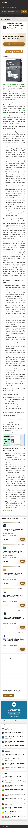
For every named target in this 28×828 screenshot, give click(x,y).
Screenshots (17, 51)
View (22, 539)
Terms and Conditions (11, 7)
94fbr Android (21, 588)
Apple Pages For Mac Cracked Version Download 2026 (12, 574)
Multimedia (21, 15)
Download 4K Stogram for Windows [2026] (14, 803)
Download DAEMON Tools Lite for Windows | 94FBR (14, 794)
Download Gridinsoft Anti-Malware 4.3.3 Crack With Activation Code (15, 732)
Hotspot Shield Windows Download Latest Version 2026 (15, 736)
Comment (5, 661)
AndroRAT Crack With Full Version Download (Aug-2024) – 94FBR (15, 741)
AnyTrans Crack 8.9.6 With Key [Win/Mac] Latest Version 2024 (15, 763)
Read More (5, 539)
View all (24, 518)
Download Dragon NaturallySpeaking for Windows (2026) (14, 789)
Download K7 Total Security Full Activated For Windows (13, 596)
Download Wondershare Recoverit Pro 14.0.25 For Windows (15, 750)
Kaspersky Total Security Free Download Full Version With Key (13, 552)
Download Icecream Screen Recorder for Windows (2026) (14, 785)
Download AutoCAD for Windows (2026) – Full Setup (14, 776)
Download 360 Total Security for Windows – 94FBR (14, 811)
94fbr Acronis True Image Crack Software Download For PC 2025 (13, 640)
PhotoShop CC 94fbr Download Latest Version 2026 (13, 530)
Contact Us (3, 7)
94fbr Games (21, 544)
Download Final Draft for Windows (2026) (14, 807)
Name (4, 674)
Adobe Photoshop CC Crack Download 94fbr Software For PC (13, 618)
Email (4, 679)
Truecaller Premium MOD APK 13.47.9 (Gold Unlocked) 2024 (15, 754)
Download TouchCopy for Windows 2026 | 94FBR (14, 816)
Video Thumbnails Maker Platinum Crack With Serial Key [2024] (15, 759)
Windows (8, 15)
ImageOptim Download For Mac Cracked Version (15, 728)
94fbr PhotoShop (8, 18)
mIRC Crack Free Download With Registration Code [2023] (15, 767)
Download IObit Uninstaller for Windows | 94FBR (14, 798)
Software (14, 15)
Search (24, 11)
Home (3, 15)
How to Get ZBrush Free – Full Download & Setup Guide (13, 781)
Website (5, 684)
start (21, 461)
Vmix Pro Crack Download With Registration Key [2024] (15, 745)
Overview (9, 51)
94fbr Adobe (21, 522)
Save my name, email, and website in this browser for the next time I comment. (13, 691)
